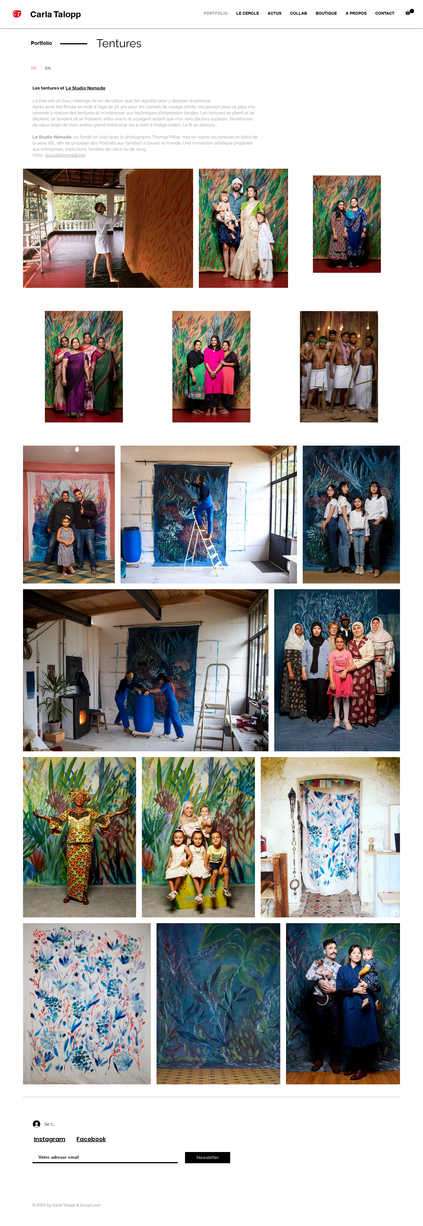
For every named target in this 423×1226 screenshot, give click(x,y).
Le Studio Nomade (85, 88)
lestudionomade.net (65, 155)
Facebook (91, 1139)
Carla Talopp (55, 14)
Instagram (49, 1139)
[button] (409, 12)
